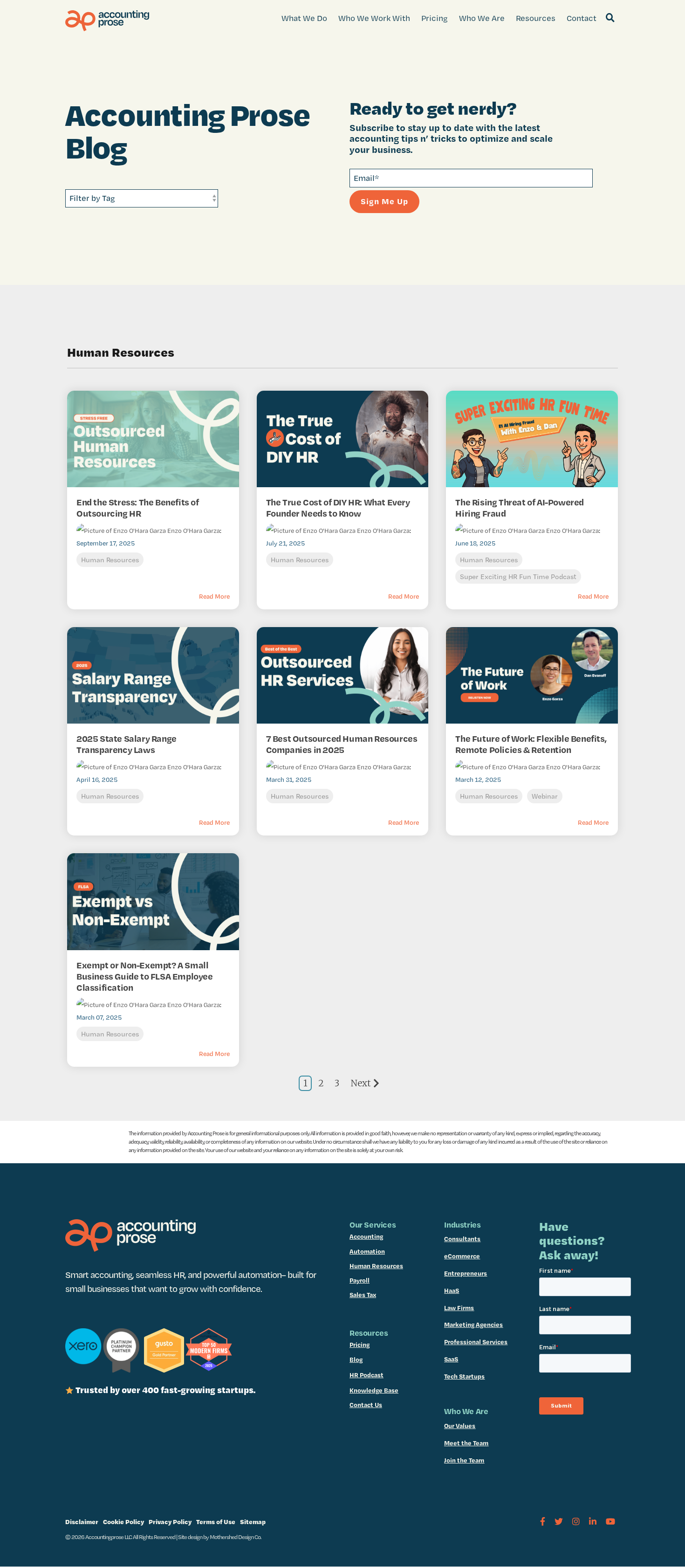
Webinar (545, 796)
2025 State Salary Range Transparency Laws (126, 744)
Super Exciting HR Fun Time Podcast (518, 576)
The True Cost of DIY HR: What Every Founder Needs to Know (338, 507)
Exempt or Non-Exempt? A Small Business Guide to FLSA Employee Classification (144, 976)
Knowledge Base (373, 1390)
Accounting (366, 1236)
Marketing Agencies (473, 1324)
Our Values (459, 1426)
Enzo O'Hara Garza (193, 530)
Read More (214, 596)
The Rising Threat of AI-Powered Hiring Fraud (519, 507)
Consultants (462, 1239)
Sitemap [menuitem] (253, 1521)
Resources (535, 18)
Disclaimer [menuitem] (81, 1521)
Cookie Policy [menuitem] (123, 1521)
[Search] (610, 18)
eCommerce (462, 1256)
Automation (367, 1251)
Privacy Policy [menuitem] (170, 1521)
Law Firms (459, 1308)
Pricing (434, 18)
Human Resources (110, 560)
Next (361, 1083)
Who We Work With (374, 18)
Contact (581, 18)
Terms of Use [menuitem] (215, 1521)
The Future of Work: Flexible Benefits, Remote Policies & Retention (530, 744)
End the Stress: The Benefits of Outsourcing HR (137, 507)
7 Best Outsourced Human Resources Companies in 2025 (342, 744)
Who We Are (482, 18)
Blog (356, 1359)
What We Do (304, 18)
